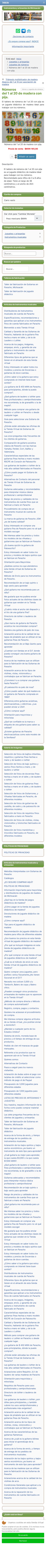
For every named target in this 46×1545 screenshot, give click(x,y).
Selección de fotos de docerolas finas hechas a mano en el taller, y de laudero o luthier (22, 776)
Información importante (23, 46)
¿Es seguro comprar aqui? (19, 41)
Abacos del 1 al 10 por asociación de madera (19, 83)
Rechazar (23, 1541)
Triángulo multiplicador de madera (22, 79)
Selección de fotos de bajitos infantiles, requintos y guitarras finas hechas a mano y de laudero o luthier (22, 757)
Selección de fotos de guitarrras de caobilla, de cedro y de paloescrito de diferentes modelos (21, 806)
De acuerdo (23, 1535)
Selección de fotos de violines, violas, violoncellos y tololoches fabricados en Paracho (22, 823)
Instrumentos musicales (15, 237)
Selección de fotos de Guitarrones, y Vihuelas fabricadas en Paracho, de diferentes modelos (21, 796)
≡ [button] (44, 2)
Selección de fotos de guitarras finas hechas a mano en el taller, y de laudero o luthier (22, 786)
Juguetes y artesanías (15, 233)
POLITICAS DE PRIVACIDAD (17, 852)
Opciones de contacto (23, 36)
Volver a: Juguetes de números (32, 89)
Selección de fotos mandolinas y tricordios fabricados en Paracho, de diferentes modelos (21, 833)
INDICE (35, 41)
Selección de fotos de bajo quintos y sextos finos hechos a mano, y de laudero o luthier (21, 767)
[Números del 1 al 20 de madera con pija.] (23, 126)
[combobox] (16, 269)
